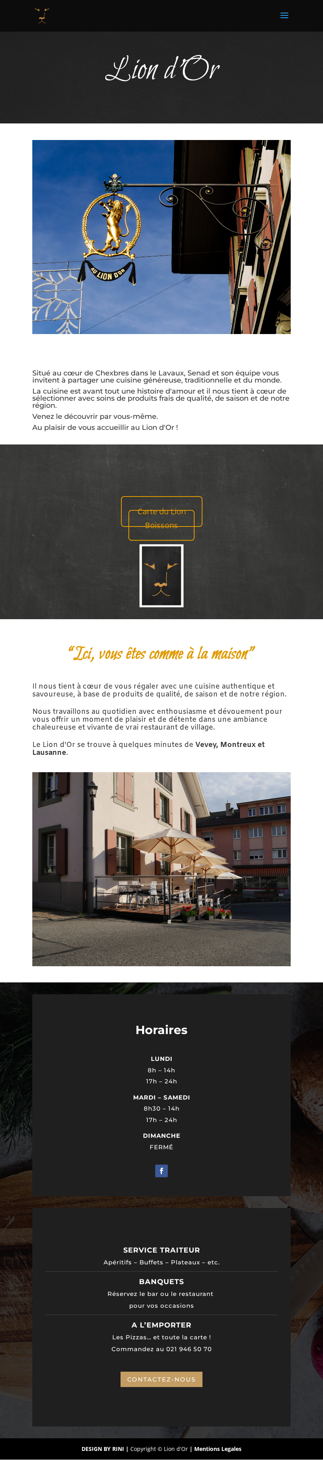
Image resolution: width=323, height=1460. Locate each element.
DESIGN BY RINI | (106, 1449)
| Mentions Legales (215, 1449)
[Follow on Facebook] (161, 1171)
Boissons (161, 525)
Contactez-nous (161, 1379)
